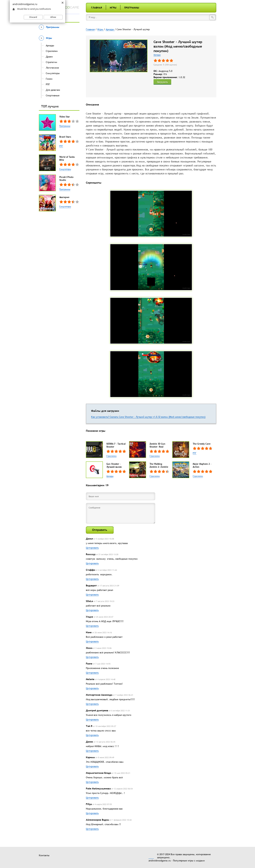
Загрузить (162, 81)
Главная (96, 7)
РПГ (61, 146)
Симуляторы (65, 169)
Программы (131, 7)
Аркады (157, 54)
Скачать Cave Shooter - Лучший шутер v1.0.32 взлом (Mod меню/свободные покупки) (157, 416)
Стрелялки (111, 456)
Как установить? (100, 416)
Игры (113, 7)
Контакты (44, 855)
